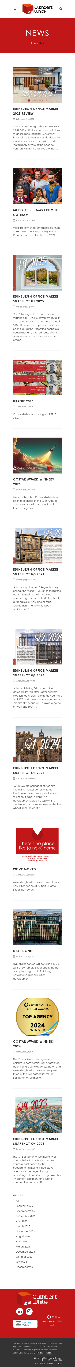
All (17, 1200)
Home (33, 43)
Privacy (40, 1353)
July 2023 (21, 1261)
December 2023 (25, 1251)
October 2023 (24, 1256)
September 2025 (25, 1216)
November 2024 (25, 1231)
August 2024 (23, 1236)
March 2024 (23, 1246)
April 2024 (21, 1241)
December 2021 (25, 1266)
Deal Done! (23, 951)
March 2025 (23, 1226)
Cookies (49, 1353)
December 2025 (25, 1210)
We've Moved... (26, 869)
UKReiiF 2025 (23, 401)
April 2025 (21, 1221)
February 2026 (24, 1205)
